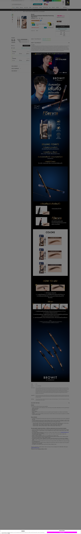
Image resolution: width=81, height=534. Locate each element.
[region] (40, 532)
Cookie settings (62, 530)
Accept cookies (61, 532)
